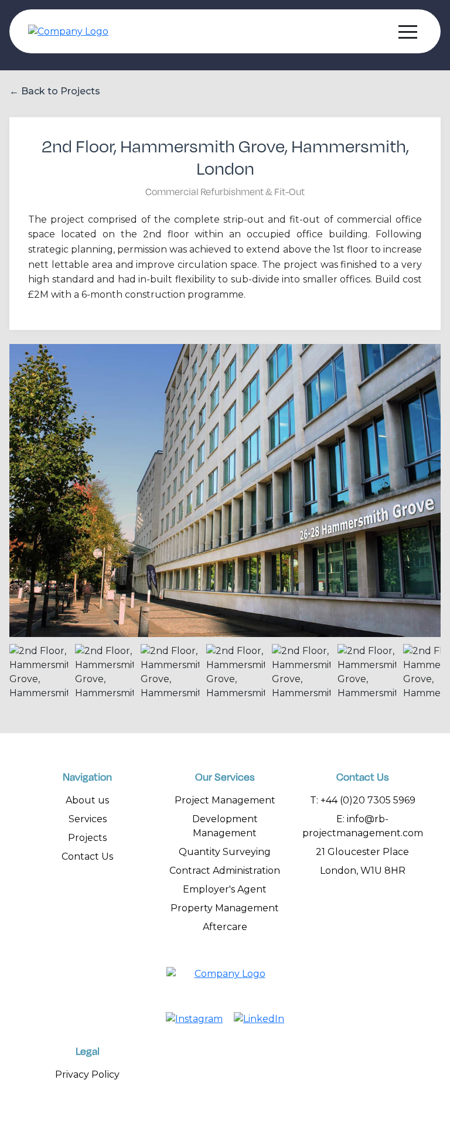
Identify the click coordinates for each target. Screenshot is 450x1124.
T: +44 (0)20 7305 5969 (362, 800)
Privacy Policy (87, 1074)
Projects (87, 837)
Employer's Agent (225, 889)
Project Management (225, 800)
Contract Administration (224, 870)
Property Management (225, 908)
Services (88, 819)
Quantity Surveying (225, 851)
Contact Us (87, 856)
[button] (408, 32)
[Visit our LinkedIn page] (259, 1018)
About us (87, 800)
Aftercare (225, 926)
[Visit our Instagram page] (194, 1018)
